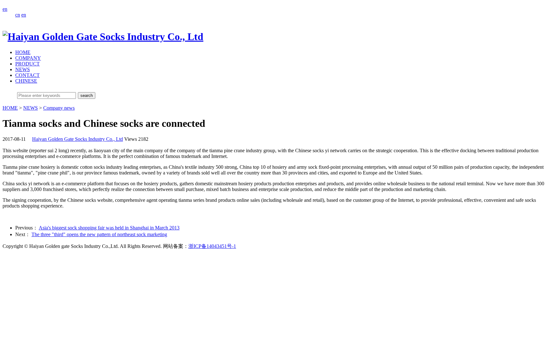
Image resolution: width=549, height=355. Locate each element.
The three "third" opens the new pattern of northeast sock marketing (99, 234)
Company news (59, 108)
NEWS (22, 69)
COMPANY (28, 58)
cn (17, 14)
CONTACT (27, 75)
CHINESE (26, 81)
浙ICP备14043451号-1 (212, 246)
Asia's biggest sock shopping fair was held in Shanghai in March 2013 (109, 227)
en (5, 9)
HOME (22, 52)
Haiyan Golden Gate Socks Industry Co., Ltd (77, 139)
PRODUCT (27, 63)
